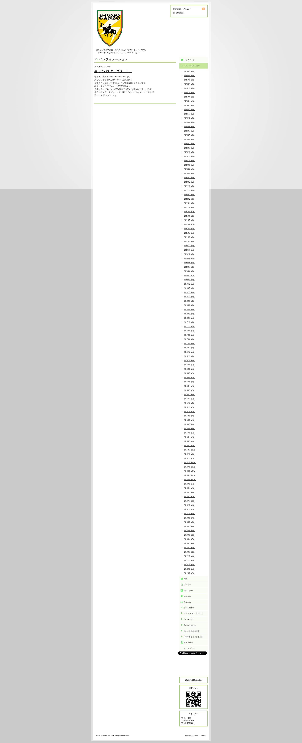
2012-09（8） (189, 569)
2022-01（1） (189, 203)
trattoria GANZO (107, 735)
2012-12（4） (189, 556)
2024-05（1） (189, 135)
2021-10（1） (189, 207)
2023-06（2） (189, 169)
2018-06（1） (189, 309)
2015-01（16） (190, 450)
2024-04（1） (189, 139)
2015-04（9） (189, 437)
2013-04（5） (189, 539)
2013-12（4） (189, 505)
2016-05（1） (189, 382)
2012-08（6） (189, 573)
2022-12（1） (189, 186)
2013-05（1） (189, 535)
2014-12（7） (189, 454)
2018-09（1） (189, 301)
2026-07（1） (189, 71)
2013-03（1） (189, 543)
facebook (187, 602)
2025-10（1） (189, 93)
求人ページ (188, 642)
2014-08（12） (190, 471)
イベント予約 (189, 648)
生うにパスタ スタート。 (113, 71)
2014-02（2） (189, 497)
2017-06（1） (189, 339)
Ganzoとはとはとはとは (193, 637)
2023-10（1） (189, 161)
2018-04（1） (189, 314)
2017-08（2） (189, 335)
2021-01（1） (189, 241)
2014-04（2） (189, 488)
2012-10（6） (189, 565)
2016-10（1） (189, 360)
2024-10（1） (189, 118)
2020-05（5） (189, 275)
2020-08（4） (189, 263)
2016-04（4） (189, 386)
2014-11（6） (189, 458)
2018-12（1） (189, 292)
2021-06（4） (189, 224)
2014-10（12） (190, 463)
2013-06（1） (189, 531)
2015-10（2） (189, 411)
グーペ (197, 735)
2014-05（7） (189, 484)
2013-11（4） (189, 509)
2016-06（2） (189, 377)
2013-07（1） (189, 526)
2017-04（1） (189, 343)
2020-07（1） (189, 267)
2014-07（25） (190, 475)
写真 (185, 579)
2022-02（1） (189, 199)
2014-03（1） (189, 492)
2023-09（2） (189, 165)
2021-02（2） (189, 237)
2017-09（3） (189, 331)
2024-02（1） (189, 144)
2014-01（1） (189, 501)
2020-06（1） (189, 271)
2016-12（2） (189, 352)
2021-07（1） (189, 220)
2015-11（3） (189, 407)
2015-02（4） (189, 446)
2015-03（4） (189, 441)
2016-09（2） (189, 365)
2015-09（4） (189, 416)
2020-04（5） (189, 280)
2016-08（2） (189, 369)
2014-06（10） (190, 480)
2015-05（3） (189, 433)
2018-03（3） (189, 318)
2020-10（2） (189, 254)
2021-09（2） (189, 212)
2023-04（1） (189, 173)
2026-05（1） (189, 80)
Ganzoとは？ (189, 619)
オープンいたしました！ (193, 613)
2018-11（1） (189, 297)
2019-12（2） (189, 284)
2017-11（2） (189, 326)
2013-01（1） (189, 552)
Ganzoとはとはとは (191, 631)
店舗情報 (187, 596)
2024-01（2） (189, 148)
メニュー (187, 585)
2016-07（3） (189, 373)
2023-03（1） (189, 178)
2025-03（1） (189, 105)
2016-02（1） (189, 394)
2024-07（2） (189, 131)
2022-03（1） (189, 195)
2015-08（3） (189, 420)
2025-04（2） (189, 101)
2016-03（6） (189, 390)
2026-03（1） (189, 84)
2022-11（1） (189, 190)
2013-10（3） (189, 514)
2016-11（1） (189, 356)
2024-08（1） (189, 127)
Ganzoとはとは (190, 625)
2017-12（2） (189, 322)
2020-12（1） (189, 246)
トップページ (189, 60)
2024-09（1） (189, 122)
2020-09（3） (189, 258)
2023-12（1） (189, 152)
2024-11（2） (189, 114)
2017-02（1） (189, 348)
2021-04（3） (189, 229)
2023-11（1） (189, 156)
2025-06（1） (189, 97)
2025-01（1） (189, 110)
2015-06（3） (189, 428)
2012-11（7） (189, 560)
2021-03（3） (189, 233)
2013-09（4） (189, 518)
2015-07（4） (189, 424)
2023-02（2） (189, 182)
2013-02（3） (189, 548)
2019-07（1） (189, 288)
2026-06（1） (189, 76)
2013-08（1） (189, 522)
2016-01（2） (189, 399)
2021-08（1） (189, 216)
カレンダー (188, 590)
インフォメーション (192, 66)
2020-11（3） (189, 250)
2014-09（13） (190, 467)
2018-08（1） (189, 305)
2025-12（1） (189, 88)
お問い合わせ (189, 607)
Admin (203, 735)
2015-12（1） (189, 403)
